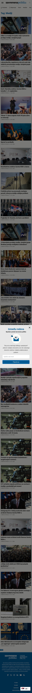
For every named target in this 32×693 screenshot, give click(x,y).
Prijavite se (16, 362)
